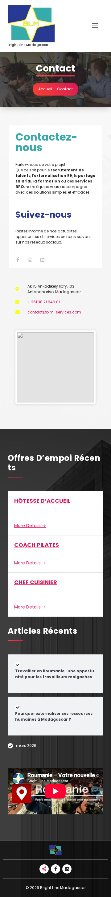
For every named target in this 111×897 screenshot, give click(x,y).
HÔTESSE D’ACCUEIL (42, 501)
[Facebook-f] (17, 259)
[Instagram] (30, 259)
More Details (28, 525)
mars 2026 (26, 745)
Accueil (45, 89)
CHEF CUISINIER (35, 582)
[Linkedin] (42, 259)
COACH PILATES (36, 545)
